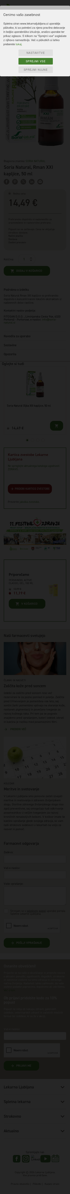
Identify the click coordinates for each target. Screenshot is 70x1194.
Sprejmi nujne (36, 69)
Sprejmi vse (36, 61)
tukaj (18, 44)
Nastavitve (36, 53)
